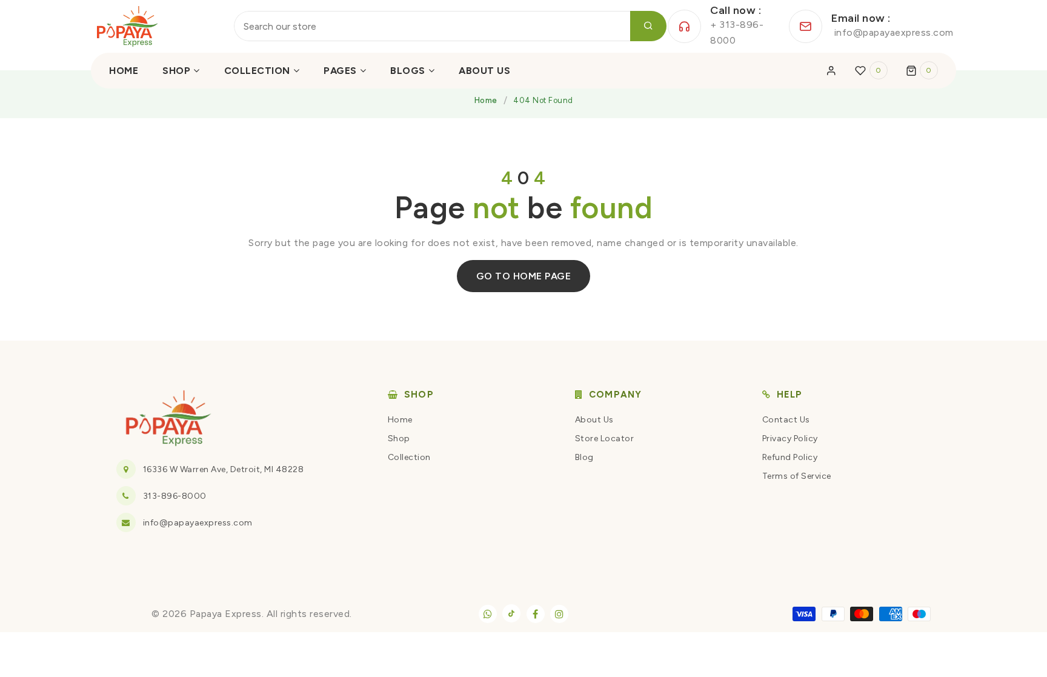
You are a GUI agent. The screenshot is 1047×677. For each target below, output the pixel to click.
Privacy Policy (790, 438)
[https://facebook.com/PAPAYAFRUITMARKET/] (536, 614)
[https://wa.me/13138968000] (488, 614)
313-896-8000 (175, 496)
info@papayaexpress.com (198, 523)
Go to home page (523, 276)
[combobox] (450, 26)
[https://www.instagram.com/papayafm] (559, 614)
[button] (922, 70)
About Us (594, 420)
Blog (584, 457)
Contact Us (786, 420)
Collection (409, 457)
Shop (399, 438)
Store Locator (604, 438)
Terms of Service (796, 476)
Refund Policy (790, 457)
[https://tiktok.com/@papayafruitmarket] (511, 613)
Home (485, 100)
